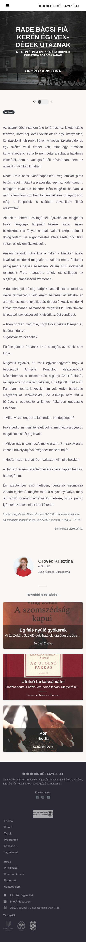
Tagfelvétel (11, 852)
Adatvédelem (12, 886)
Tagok (8, 833)
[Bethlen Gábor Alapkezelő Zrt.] (10, 926)
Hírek (7, 861)
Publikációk (11, 867)
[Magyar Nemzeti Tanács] (34, 926)
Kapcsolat (10, 846)
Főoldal (8, 821)
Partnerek (10, 880)
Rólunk (8, 827)
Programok (11, 839)
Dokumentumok (14, 874)
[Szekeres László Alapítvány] (22, 926)
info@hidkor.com (20, 901)
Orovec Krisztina (43, 71)
